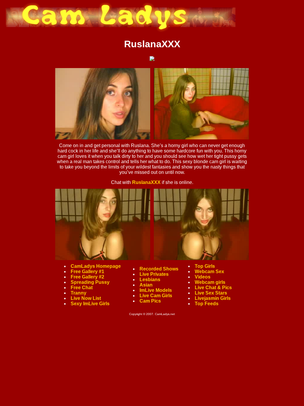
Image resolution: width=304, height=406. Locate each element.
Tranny (78, 292)
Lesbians (150, 279)
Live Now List (86, 298)
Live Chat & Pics (213, 287)
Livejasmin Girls (213, 298)
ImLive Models (156, 290)
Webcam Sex (209, 271)
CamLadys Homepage (96, 266)
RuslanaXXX (146, 182)
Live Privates (154, 274)
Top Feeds (206, 303)
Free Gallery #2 (87, 276)
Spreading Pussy (90, 282)
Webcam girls (210, 282)
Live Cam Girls (156, 295)
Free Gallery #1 (87, 271)
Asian (146, 284)
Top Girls (205, 266)
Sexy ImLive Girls (90, 303)
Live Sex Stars (211, 292)
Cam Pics (150, 300)
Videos (202, 276)
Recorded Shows (159, 268)
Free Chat (82, 287)
